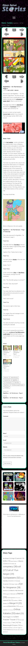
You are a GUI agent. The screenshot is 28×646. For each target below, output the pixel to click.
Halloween (13, 594)
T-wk (15, 622)
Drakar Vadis (15, 584)
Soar (9, 622)
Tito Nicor (17, 244)
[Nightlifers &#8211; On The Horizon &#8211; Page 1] (7, 361)
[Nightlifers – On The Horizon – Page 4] (7, 347)
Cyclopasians (11, 577)
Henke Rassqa (14, 377)
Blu (14, 563)
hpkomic (17, 90)
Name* (5, 433)
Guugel (8, 594)
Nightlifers (15, 380)
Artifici (6, 561)
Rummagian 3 (9, 617)
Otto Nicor (16, 382)
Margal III (15, 603)
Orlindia (11, 609)
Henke (15, 259)
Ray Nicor (21, 272)
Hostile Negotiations (12, 597)
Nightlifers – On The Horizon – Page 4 (7, 352)
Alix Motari (7, 558)
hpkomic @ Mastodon (11, 514)
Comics (10, 23)
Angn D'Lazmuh (17, 558)
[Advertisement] (14, 533)
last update (9, 142)
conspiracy (10, 566)
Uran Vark (18, 629)
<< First (6, 31)
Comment (5, 416)
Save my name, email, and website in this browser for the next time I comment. (13, 456)
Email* (5, 440)
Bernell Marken (14, 561)
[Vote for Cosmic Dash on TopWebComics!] (14, 511)
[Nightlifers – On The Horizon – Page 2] (17, 347)
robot (20, 613)
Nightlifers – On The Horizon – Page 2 (17, 352)
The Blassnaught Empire (17, 385)
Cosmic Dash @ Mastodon (14, 516)
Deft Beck (20, 105)
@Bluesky (21, 514)
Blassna (6, 377)
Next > (22, 31)
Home (4, 23)
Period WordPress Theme (11, 642)
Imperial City (7, 380)
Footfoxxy (13, 106)
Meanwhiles (13, 606)
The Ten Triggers (18, 627)
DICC (13, 581)
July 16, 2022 (10, 90)
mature (5, 606)
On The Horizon (8, 382)
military (21, 606)
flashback (6, 590)
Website (5, 447)
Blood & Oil (9, 563)
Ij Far (18, 597)
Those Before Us (9, 629)
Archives (14, 31)
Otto (14, 272)
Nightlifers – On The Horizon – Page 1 (7, 366)
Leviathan (16, 600)
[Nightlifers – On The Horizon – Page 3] (14, 73)
